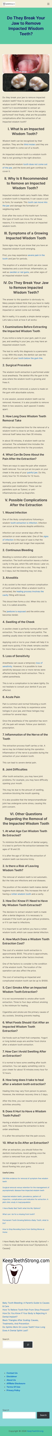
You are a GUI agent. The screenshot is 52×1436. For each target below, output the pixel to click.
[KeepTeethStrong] (9, 4)
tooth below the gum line (30, 358)
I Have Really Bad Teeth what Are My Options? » (26, 1241)
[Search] (27, 1345)
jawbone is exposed (16, 611)
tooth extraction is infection (24, 523)
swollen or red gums (19, 272)
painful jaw (32, 472)
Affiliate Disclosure (16, 1383)
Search (6, 1339)
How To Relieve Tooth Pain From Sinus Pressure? (26, 1309)
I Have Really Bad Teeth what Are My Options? (22, 1208)
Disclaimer (12, 1376)
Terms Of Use (13, 1387)
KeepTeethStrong (35, 1431)
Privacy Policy (13, 1390)
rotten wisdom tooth (21, 894)
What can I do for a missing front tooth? (19, 1214)
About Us (11, 1380)
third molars (30, 144)
